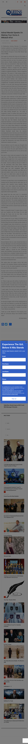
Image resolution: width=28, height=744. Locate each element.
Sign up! (14, 399)
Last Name (5, 371)
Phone (4, 379)
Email (4, 356)
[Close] (26, 342)
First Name (5, 364)
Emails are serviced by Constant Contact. (10, 394)
